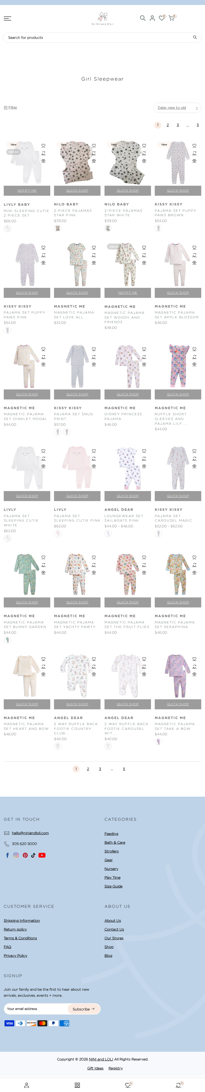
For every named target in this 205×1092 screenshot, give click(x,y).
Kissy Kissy (169, 204)
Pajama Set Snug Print (73, 416)
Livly (10, 510)
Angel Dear (119, 510)
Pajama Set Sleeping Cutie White (21, 520)
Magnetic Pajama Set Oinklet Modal (26, 416)
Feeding (111, 834)
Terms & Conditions (20, 938)
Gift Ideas (95, 1068)
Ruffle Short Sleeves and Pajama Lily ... (171, 418)
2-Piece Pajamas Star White (123, 213)
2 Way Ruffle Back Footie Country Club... (76, 728)
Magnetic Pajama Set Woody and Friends (124, 317)
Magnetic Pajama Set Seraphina (175, 624)
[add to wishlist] (43, 145)
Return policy (15, 929)
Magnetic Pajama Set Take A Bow (175, 726)
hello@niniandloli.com (30, 833)
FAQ (7, 947)
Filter (12, 107)
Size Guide (113, 886)
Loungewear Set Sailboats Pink (124, 518)
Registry (115, 1068)
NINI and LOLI (101, 1059)
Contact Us (114, 929)
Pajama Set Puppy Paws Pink (25, 315)
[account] (152, 19)
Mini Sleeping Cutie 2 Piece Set (27, 213)
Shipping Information (22, 921)
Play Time (112, 878)
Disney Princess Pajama (123, 416)
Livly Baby (17, 204)
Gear (108, 860)
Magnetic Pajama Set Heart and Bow (26, 726)
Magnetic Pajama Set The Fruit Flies (127, 624)
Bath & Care (114, 842)
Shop (109, 947)
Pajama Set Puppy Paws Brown (175, 213)
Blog (108, 956)
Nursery (111, 869)
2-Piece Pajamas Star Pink (73, 213)
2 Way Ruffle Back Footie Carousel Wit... (126, 728)
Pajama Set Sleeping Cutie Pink (77, 518)
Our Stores (114, 938)
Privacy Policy (15, 956)
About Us (112, 921)
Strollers (111, 851)
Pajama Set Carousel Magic (173, 518)
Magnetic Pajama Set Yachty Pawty (75, 624)
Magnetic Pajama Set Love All (74, 315)
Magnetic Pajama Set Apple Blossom (177, 315)
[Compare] (43, 153)
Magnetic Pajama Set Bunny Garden (25, 624)
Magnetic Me (69, 306)
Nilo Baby (66, 204)
